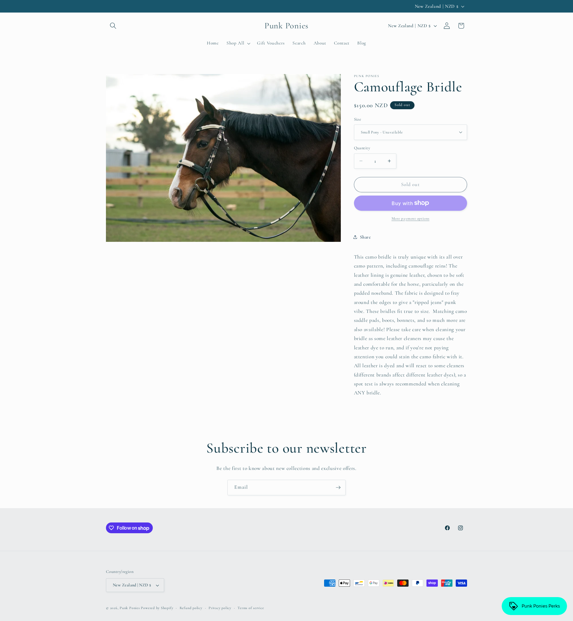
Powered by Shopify (157, 608)
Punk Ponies (130, 608)
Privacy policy (220, 608)
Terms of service (251, 608)
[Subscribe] (338, 487)
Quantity (362, 147)
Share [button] (365, 236)
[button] (113, 26)
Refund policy (191, 608)
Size (357, 119)
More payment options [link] (410, 218)
